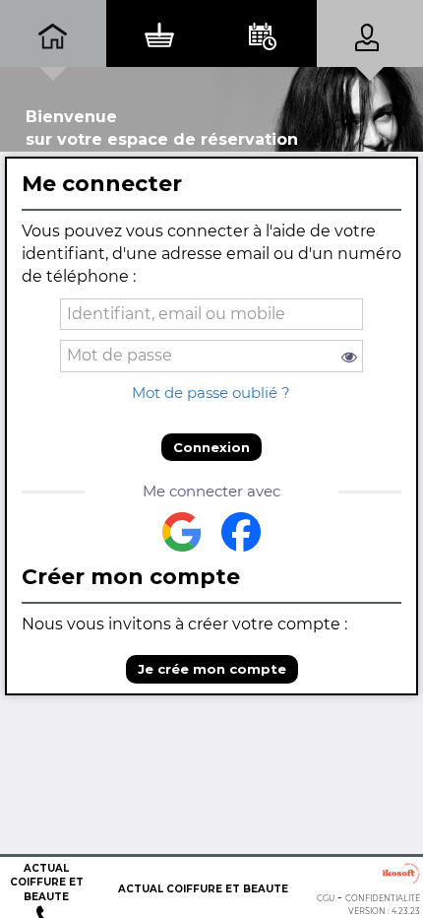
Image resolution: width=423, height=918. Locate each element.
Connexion (211, 447)
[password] (212, 356)
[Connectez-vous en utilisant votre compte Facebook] (241, 532)
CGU (325, 898)
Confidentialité (382, 898)
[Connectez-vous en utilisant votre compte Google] (182, 532)
